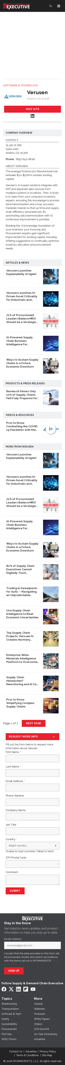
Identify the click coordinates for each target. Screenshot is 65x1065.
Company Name (16, 810)
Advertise (30, 1051)
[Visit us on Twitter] (11, 989)
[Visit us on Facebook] (4, 989)
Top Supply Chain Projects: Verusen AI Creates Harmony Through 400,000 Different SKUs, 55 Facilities (19, 636)
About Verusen (17, 166)
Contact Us (15, 1051)
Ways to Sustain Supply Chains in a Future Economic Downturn (22, 363)
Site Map (47, 1055)
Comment (12, 872)
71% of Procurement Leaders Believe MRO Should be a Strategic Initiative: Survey (21, 318)
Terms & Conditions (27, 1055)
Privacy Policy (48, 1051)
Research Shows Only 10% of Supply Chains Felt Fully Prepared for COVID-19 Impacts (22, 394)
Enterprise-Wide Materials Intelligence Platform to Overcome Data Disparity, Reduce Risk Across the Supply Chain (22, 658)
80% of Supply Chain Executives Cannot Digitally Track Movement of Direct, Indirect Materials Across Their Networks (21, 569)
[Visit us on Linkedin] (32, 116)
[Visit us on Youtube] (33, 989)
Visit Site (32, 109)
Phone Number (15, 795)
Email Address (15, 781)
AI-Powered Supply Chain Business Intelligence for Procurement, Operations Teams (19, 341)
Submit (15, 890)
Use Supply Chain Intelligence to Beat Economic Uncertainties (22, 614)
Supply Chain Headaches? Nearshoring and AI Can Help (22, 681)
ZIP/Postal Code (16, 857)
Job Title (12, 825)
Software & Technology (20, 85)
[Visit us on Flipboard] (25, 989)
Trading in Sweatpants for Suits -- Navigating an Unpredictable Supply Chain (21, 591)
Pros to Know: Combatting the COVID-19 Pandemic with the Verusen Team (22, 426)
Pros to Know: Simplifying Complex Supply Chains (20, 703)
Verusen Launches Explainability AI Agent (21, 272)
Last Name (13, 766)
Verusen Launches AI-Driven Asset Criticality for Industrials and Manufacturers (21, 296)
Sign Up (13, 970)
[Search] (50, 6)
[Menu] (59, 6)
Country (11, 839)
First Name (13, 752)
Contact (12, 140)
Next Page (33, 723)
